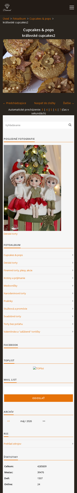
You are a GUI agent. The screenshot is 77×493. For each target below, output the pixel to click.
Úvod (6, 18)
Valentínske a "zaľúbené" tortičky (22, 331)
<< (8, 421)
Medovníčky (10, 285)
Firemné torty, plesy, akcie (18, 270)
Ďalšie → (68, 103)
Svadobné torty (12, 316)
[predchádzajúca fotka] (9, 66)
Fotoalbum (19, 18)
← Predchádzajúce (14, 103)
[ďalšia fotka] (68, 66)
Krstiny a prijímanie (14, 278)
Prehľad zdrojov (12, 443)
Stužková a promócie (15, 308)
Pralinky (8, 301)
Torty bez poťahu (13, 324)
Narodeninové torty (15, 293)
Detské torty (11, 233)
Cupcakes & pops (40, 18)
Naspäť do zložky (44, 103)
